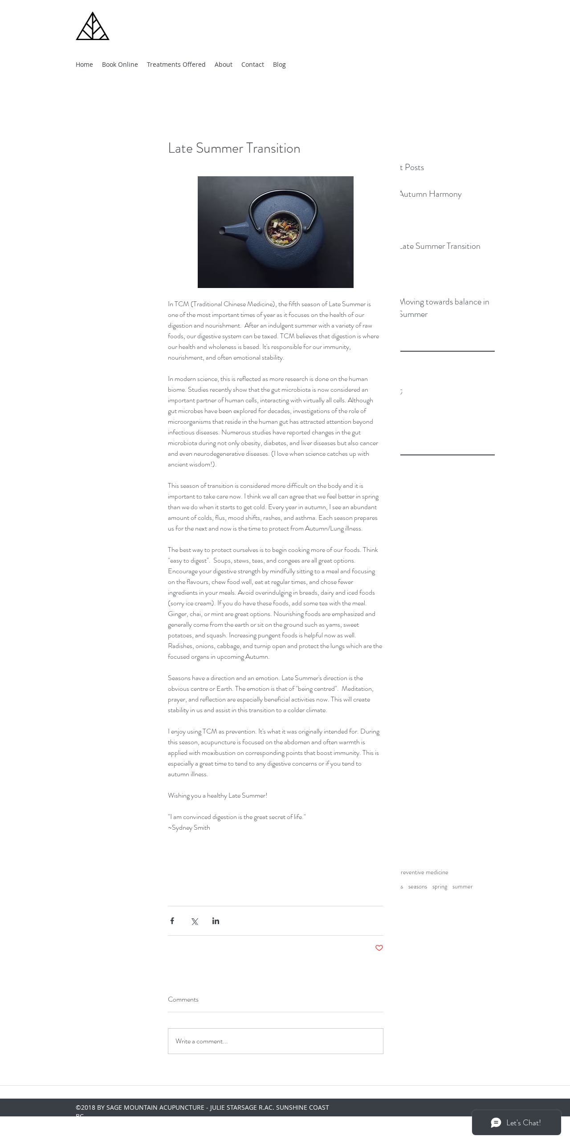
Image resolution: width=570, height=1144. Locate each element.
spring (439, 886)
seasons (417, 886)
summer (462, 886)
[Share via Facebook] (172, 921)
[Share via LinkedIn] (216, 921)
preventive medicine (423, 872)
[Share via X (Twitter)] (194, 921)
